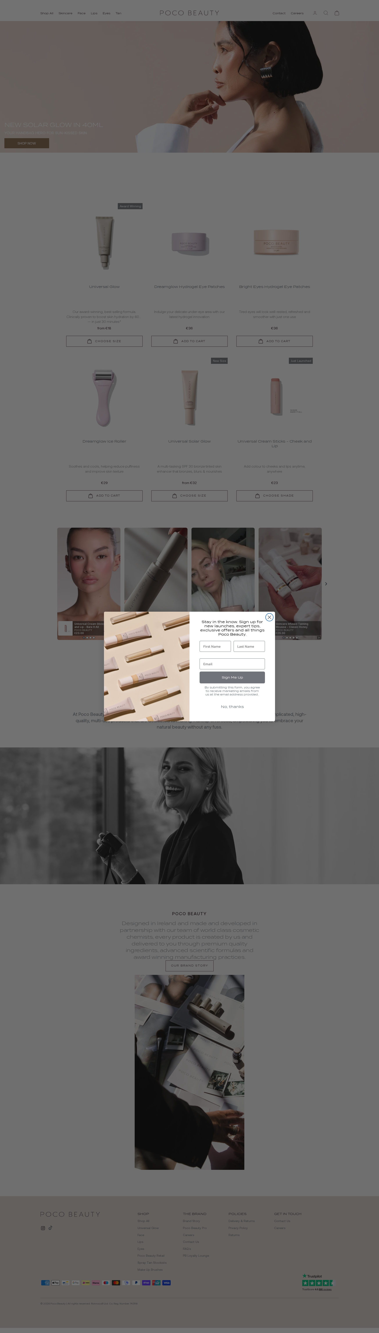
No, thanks (232, 707)
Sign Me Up (232, 677)
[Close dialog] (269, 617)
